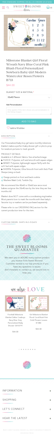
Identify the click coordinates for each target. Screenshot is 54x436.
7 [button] (32, 349)
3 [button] (23, 349)
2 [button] (21, 349)
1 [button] (19, 349)
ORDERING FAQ (26, 208)
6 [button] (30, 349)
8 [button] (34, 349)
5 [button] (28, 349)
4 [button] (25, 349)
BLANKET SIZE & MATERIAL (20, 92)
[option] (27, 33)
